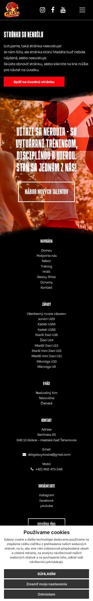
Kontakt (46, 287)
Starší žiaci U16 (46, 335)
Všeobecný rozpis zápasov (46, 314)
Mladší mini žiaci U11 (46, 356)
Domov (46, 250)
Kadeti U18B (47, 329)
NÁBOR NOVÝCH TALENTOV (46, 191)
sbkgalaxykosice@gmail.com (49, 454)
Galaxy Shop (46, 277)
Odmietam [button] (46, 594)
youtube (46, 506)
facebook (46, 500)
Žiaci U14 (46, 340)
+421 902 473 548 (48, 469)
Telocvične (46, 398)
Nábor (46, 261)
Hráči (46, 271)
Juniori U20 (46, 319)
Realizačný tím (46, 393)
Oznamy (46, 282)
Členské (46, 403)
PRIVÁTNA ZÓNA (46, 525)
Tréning (46, 266)
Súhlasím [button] (46, 574)
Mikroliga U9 (46, 367)
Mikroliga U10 (47, 361)
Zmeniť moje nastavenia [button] (46, 584)
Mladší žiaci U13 (46, 345)
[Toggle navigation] (82, 10)
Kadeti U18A (47, 324)
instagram (46, 495)
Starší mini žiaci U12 (47, 351)
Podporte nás (47, 256)
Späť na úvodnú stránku (34, 81)
